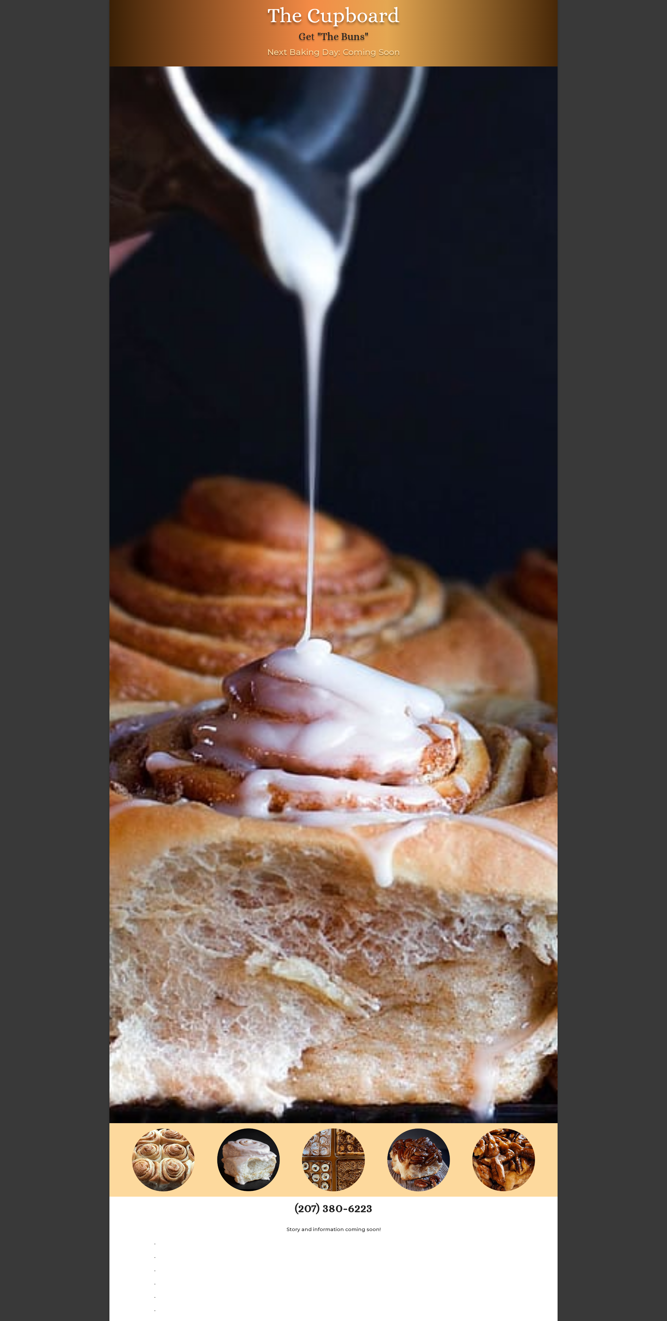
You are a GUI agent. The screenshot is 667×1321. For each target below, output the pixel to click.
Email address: (279, 671)
